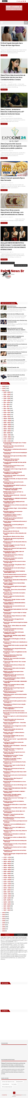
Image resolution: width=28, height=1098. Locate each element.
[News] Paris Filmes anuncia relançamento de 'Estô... (11, 459)
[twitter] (19, 1)
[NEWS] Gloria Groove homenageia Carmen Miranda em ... (13, 691)
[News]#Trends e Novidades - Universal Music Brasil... (14, 746)
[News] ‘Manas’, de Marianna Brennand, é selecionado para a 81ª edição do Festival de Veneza (12, 112)
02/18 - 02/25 (7, 898)
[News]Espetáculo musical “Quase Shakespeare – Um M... (13, 756)
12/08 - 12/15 (6, 398)
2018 (3, 923)
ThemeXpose (10, 1095)
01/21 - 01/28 (6, 906)
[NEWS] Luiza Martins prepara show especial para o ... (13, 672)
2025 (3, 388)
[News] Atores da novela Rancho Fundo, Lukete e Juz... (14, 762)
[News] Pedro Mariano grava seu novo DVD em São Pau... (14, 752)
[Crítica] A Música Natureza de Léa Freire (15, 574)
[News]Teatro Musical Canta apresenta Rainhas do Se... (14, 549)
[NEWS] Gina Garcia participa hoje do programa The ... (13, 688)
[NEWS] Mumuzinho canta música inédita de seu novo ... (15, 695)
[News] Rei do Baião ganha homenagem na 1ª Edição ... (14, 587)
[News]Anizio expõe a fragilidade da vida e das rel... (15, 652)
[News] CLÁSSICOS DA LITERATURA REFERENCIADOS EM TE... (12, 655)
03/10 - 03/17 (7, 892)
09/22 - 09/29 (7, 420)
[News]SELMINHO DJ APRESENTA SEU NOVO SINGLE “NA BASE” (15, 499)
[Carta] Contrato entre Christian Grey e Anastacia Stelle (17, 321)
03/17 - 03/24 (7, 890)
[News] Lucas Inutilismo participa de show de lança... (15, 821)
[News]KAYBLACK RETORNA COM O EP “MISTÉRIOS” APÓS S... (13, 552)
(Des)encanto (19, 1081)
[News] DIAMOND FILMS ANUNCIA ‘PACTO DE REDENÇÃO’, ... (15, 610)
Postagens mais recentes (7, 263)
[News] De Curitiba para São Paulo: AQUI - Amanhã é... (15, 772)
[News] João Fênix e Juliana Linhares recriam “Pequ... (13, 733)
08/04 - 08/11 (7, 435)
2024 (3, 390)
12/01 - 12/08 (6, 400)
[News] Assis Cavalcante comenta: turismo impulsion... (13, 558)
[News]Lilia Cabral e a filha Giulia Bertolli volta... (14, 533)
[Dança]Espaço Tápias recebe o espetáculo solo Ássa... (12, 515)
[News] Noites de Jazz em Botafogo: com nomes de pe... (15, 785)
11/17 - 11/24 (6, 404)
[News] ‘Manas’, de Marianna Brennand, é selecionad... (15, 449)
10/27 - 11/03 (6, 410)
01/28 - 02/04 (7, 904)
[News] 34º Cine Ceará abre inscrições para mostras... (14, 593)
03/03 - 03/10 (7, 894)
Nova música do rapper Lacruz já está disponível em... (14, 476)
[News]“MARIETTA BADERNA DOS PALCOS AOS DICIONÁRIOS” (15, 337)
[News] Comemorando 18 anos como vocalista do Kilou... (13, 466)
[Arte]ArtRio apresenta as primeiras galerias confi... (13, 539)
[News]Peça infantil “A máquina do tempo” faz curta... (13, 749)
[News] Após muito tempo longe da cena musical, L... (14, 469)
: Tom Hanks (14, 1084)
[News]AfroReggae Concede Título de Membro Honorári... (14, 545)
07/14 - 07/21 (7, 441)
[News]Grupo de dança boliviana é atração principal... (13, 518)
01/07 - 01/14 (6, 910)
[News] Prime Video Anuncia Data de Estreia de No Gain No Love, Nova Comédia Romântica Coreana (13, 77)
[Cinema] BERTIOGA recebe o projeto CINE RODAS (15, 646)
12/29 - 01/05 (7, 392)
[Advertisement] (10, 290)
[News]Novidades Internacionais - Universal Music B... (13, 512)
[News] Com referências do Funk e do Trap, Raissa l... (14, 769)
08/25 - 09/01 (7, 429)
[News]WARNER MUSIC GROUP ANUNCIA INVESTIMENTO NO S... (14, 571)
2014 (3, 931)
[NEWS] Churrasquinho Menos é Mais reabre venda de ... (13, 685)
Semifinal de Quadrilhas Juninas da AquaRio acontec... (13, 743)
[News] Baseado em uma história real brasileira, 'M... (14, 606)
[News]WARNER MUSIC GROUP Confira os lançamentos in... (14, 486)
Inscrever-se (20, 935)
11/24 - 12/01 (6, 402)
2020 (3, 918)
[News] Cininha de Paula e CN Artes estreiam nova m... (13, 555)
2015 (3, 929)
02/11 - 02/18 (6, 900)
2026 (3, 386)
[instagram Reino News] (23, 1)
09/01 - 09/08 (7, 426)
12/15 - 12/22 (6, 396)
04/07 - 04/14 (7, 883)
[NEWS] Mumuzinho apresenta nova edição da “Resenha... (13, 675)
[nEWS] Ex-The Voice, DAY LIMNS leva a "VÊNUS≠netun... (14, 828)
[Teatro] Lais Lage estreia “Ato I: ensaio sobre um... (14, 662)
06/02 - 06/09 (7, 867)
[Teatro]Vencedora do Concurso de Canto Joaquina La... (13, 720)
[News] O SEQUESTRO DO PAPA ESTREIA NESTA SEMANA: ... (14, 583)
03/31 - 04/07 (7, 885)
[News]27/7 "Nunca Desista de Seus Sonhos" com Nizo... (13, 815)
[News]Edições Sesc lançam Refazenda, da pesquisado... (14, 649)
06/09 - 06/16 (7, 865)
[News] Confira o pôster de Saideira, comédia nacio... (13, 801)
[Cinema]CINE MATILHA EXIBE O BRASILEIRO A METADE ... (15, 682)
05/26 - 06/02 (7, 869)
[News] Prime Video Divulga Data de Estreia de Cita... (13, 619)
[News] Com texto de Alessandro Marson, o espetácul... (15, 542)
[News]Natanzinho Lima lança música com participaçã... (14, 818)
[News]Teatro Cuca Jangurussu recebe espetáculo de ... (14, 726)
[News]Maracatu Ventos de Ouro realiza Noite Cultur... (14, 847)
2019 (3, 920)
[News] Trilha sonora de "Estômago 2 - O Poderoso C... (14, 798)
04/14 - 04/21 (7, 881)
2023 (3, 912)
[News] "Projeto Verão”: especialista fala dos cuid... (15, 739)
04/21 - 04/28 (7, 879)
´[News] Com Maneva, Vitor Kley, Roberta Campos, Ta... (15, 831)
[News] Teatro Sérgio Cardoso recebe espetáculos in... (14, 600)
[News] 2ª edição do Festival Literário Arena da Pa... (13, 596)
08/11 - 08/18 (6, 433)
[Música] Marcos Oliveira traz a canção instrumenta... (14, 705)
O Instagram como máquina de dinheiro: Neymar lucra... (14, 577)
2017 (3, 925)
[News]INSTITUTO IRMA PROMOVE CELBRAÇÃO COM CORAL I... (12, 472)
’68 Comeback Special (7, 1086)
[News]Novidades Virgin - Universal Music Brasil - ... (15, 508)
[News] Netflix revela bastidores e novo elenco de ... (14, 782)
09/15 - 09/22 (7, 422)
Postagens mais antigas (21, 265)
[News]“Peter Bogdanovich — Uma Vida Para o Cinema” (14, 723)
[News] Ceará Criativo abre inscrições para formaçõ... (14, 668)
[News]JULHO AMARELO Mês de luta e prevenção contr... (13, 736)
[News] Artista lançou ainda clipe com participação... (14, 811)
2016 (3, 927)
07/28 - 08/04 (7, 437)
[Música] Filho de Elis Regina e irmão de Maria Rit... (14, 639)
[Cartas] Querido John (13, 367)
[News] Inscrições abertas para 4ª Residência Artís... (13, 779)
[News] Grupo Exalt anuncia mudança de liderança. (15, 841)
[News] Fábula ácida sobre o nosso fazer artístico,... (14, 805)
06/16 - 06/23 (7, 863)
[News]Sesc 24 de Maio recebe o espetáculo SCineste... (12, 759)
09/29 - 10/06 (7, 418)
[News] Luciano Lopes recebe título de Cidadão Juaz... (14, 765)
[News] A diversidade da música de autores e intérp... (13, 729)
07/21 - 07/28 (7, 439)
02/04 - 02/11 (7, 902)
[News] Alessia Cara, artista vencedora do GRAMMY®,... (15, 505)
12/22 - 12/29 (6, 394)
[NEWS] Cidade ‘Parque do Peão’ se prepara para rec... (13, 492)
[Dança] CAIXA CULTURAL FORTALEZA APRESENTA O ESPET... (13, 632)
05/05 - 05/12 (7, 875)
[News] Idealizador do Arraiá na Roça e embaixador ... (14, 568)
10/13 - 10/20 (6, 414)
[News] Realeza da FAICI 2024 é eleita (13, 711)
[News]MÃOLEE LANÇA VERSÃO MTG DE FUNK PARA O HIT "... (13, 502)
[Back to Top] (14, 1093)
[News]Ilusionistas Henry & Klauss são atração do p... (14, 665)
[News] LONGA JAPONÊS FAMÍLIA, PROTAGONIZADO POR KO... (12, 795)
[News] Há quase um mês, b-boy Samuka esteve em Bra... (14, 844)
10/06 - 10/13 (6, 416)
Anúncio (7, 935)
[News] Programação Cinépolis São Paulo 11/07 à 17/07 (15, 854)
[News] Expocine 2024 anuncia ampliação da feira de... (15, 453)
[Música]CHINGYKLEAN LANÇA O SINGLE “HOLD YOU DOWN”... (14, 678)
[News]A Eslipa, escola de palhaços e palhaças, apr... (13, 525)
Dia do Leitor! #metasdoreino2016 (16, 360)
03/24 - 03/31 (7, 888)
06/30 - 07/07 (7, 859)
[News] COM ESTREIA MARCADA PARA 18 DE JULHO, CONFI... (14, 788)
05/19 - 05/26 (7, 871)
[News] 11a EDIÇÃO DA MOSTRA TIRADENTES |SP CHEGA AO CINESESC (16, 329)
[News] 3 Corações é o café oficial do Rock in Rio (15, 716)
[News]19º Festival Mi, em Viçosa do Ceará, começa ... (15, 479)
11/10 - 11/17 (6, 406)
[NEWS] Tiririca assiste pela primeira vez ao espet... (14, 698)
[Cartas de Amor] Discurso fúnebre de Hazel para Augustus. (17, 344)
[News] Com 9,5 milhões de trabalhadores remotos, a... (15, 642)
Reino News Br (12, 271)
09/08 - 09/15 (7, 424)
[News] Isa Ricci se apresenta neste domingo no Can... (13, 482)
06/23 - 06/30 (7, 861)
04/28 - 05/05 (7, 877)
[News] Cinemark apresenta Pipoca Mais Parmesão (14, 456)
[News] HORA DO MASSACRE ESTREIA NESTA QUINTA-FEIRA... (15, 580)
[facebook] (17, 1)
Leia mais (3, 55)
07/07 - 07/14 (7, 857)
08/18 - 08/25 (7, 431)
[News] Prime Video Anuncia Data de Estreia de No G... (13, 446)
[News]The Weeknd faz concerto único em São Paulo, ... (14, 562)
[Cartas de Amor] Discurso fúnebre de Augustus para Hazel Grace (17, 352)
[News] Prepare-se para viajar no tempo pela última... (14, 613)
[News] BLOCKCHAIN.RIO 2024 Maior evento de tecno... (13, 629)
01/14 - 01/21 (6, 908)
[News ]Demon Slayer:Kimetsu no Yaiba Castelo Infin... (14, 616)
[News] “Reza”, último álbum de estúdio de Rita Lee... (14, 626)
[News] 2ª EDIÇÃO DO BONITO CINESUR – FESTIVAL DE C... (14, 792)
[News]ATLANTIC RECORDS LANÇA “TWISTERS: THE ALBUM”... (12, 489)
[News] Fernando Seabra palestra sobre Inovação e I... (14, 701)
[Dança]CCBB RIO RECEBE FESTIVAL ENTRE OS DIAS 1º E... (14, 463)
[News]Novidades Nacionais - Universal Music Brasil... (14, 495)
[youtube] (21, 1)
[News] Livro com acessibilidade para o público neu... (14, 824)
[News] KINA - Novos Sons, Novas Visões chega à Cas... (14, 590)
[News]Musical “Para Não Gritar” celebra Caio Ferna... (15, 808)
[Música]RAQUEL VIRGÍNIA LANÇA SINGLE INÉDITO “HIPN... (14, 636)
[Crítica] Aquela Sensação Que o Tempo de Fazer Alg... (14, 443)
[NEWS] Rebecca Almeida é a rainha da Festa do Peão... (14, 834)
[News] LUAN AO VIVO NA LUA (11, 531)
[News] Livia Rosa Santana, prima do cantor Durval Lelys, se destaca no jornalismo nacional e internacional (13, 1065)
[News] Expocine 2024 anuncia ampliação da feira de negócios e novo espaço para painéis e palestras (14, 146)
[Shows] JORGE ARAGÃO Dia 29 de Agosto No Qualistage (16, 375)
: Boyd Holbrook (5, 1084)
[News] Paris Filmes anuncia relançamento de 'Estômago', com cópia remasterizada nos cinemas (12, 212)
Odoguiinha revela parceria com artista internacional (14, 851)
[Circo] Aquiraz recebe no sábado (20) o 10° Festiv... (14, 838)
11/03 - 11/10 (6, 408)
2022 (3, 914)
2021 (3, 916)
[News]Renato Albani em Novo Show (13, 536)
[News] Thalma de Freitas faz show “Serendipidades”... (13, 708)
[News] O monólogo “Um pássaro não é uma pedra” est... (14, 565)
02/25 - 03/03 (7, 896)
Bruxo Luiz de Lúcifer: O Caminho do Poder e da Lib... (15, 528)
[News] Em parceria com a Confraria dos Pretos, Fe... (14, 775)
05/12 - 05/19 (7, 873)
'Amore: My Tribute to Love (8, 1081)
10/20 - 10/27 (7, 412)
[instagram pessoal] (25, 1)
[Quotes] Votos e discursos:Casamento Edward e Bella (16, 306)
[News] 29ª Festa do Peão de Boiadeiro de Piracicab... (15, 713)
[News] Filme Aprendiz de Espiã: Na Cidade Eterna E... (15, 623)
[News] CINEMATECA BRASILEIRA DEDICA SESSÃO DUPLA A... (14, 603)
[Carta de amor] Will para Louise (15, 314)
